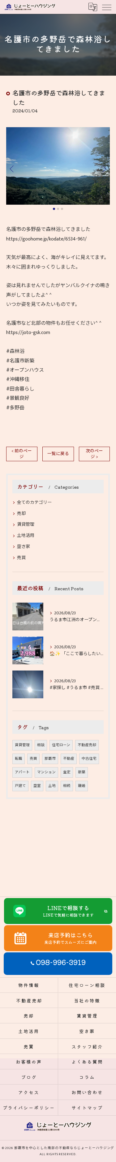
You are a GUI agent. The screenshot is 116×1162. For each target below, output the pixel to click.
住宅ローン (61, 745)
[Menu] (106, 7)
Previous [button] (12, 168)
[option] (58, 166)
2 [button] (58, 209)
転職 (18, 759)
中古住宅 (89, 759)
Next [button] (103, 168)
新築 (81, 772)
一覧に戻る (58, 453)
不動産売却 (87, 745)
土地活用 (25, 535)
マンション (46, 772)
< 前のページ (21, 454)
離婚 (81, 786)
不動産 (68, 759)
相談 (41, 745)
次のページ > (94, 454)
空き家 (23, 546)
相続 (67, 786)
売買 (21, 557)
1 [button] (54, 209)
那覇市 (50, 759)
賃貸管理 (25, 524)
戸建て (20, 786)
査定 (67, 772)
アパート (22, 772)
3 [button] (62, 209)
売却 (21, 513)
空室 (37, 786)
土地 (52, 786)
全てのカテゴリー (34, 502)
